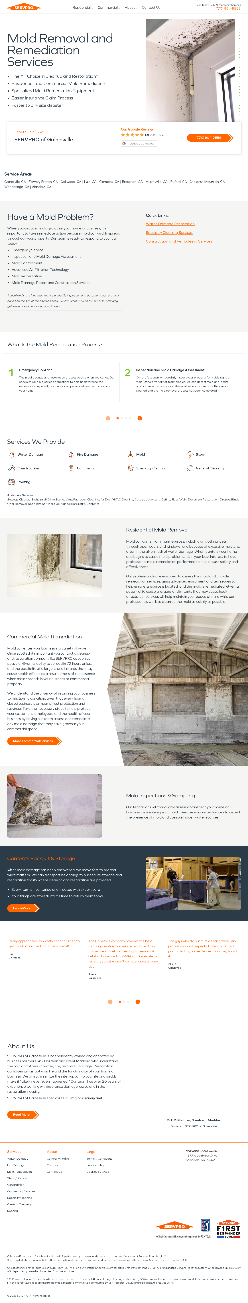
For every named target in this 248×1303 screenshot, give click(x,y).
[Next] (140, 418)
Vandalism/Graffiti (73, 504)
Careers (52, 1165)
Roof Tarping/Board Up (44, 504)
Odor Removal (17, 504)
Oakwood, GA (71, 182)
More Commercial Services (33, 741)
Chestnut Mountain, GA (207, 182)
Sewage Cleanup (19, 499)
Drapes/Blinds (229, 499)
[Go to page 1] (118, 418)
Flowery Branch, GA (43, 182)
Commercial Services (21, 1191)
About (130, 7)
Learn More (21, 908)
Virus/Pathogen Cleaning (82, 499)
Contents (93, 504)
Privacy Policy (95, 1165)
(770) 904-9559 (227, 9)
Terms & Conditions (99, 1158)
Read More (21, 1115)
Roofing (12, 1211)
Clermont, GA (109, 182)
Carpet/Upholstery (147, 499)
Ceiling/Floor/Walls (174, 499)
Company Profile (58, 1158)
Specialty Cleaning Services (169, 232)
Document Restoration (203, 499)
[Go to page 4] (130, 418)
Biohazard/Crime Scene (48, 499)
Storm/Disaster (17, 1178)
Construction (15, 1184)
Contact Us (151, 7)
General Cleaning (19, 1204)
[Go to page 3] (126, 418)
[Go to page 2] (122, 418)
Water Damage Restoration (170, 223)
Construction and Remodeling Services (179, 241)
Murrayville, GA (156, 182)
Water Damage (17, 1158)
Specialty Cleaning (19, 1198)
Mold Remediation (19, 1171)
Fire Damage (16, 1165)
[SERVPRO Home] (24, 6)
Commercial (108, 7)
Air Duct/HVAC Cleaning (117, 499)
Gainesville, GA (15, 182)
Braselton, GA (132, 182)
